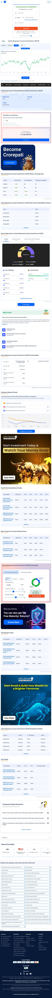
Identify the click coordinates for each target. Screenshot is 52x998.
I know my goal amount (26, 572)
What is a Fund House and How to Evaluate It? (35, 913)
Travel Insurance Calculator (20, 951)
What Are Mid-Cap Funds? (7, 907)
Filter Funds (25, 77)
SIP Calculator (29, 867)
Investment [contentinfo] (5, 942)
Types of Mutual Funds (6, 887)
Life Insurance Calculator (19, 947)
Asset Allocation (17, 84)
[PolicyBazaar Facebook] (21, 974)
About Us (41, 936)
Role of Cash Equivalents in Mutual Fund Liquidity (11, 916)
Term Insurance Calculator (19, 942)
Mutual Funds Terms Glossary (7, 913)
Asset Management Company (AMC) (9, 902)
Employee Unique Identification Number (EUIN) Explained (38, 919)
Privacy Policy (33, 32)
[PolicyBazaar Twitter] (24, 974)
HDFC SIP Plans (5, 870)
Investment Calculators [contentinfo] (20, 936)
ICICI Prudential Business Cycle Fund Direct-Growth (8, 500)
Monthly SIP (7, 579)
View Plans (26, 28)
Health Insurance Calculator (20, 949)
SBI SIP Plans (29, 870)
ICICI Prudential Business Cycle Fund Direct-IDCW (8, 507)
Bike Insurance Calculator (19, 955)
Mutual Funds (7, 80)
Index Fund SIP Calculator (32, 881)
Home (2, 80)
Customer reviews (30, 938)
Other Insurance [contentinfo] (6, 945)
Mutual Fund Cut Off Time (32, 890)
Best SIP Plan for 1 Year (31, 876)
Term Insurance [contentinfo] (6, 940)
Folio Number (29, 905)
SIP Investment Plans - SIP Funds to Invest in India (11, 867)
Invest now (26, 140)
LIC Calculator (17, 945)
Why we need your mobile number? (31, 19)
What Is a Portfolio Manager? (32, 907)
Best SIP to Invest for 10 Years (7, 876)
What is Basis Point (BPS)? (32, 896)
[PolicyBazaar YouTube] (30, 974)
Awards (27, 942)
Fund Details (33, 84)
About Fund (25, 84)
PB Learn (28, 944)
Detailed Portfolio (42, 84)
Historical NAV (8, 84)
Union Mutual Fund (14, 80)
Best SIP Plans (4, 873)
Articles (27, 936)
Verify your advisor (43, 947)
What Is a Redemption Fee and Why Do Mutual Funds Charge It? (12, 923)
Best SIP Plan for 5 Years (6, 890)
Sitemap (40, 938)
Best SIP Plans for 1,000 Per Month (33, 878)
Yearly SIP (15, 578)
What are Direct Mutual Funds (32, 902)
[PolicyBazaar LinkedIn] (27, 974)
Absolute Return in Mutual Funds (33, 899)
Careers (40, 940)
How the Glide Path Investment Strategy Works (11, 926)
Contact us (41, 945)
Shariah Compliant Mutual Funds (33, 873)
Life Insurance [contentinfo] (6, 938)
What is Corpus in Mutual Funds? (8, 899)
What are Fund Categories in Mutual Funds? (10, 919)
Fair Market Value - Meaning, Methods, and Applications (37, 916)
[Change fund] (47, 407)
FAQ (48, 84)
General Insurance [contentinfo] (7, 936)
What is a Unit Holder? (31, 910)
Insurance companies (30, 940)
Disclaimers (4, 837)
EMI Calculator (17, 944)
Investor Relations (42, 949)
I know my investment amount (11, 572)
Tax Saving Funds (5, 910)
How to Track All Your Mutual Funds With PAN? (36, 893)
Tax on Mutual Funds (31, 887)
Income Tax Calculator (18, 940)
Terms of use (27, 33)
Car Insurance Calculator (19, 953)
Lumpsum (22, 578)
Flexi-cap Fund (5, 905)
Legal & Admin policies (43, 942)
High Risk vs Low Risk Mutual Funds (9, 893)
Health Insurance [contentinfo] (6, 944)
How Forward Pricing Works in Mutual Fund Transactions (38, 923)
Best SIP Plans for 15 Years (7, 878)
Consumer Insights (30, 945)
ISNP (40, 944)
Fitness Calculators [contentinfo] (19, 938)
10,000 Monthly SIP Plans (7, 881)
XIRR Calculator (5, 884)
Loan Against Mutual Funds (32, 884)
